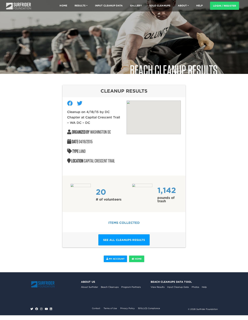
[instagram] (41, 309)
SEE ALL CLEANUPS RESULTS (124, 240)
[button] (154, 115)
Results (80, 5)
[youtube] (46, 309)
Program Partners (131, 287)
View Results (157, 287)
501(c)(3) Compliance (149, 308)
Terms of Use (110, 308)
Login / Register (224, 5)
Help (204, 287)
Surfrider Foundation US (18, 6)
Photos (195, 287)
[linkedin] (51, 309)
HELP (199, 5)
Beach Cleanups (110, 287)
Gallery (136, 5)
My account (116, 259)
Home (63, 5)
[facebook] (37, 309)
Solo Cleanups (159, 5)
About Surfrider (89, 287)
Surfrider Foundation (46, 284)
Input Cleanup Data (109, 5)
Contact (96, 308)
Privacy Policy (127, 308)
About (182, 5)
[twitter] (32, 309)
